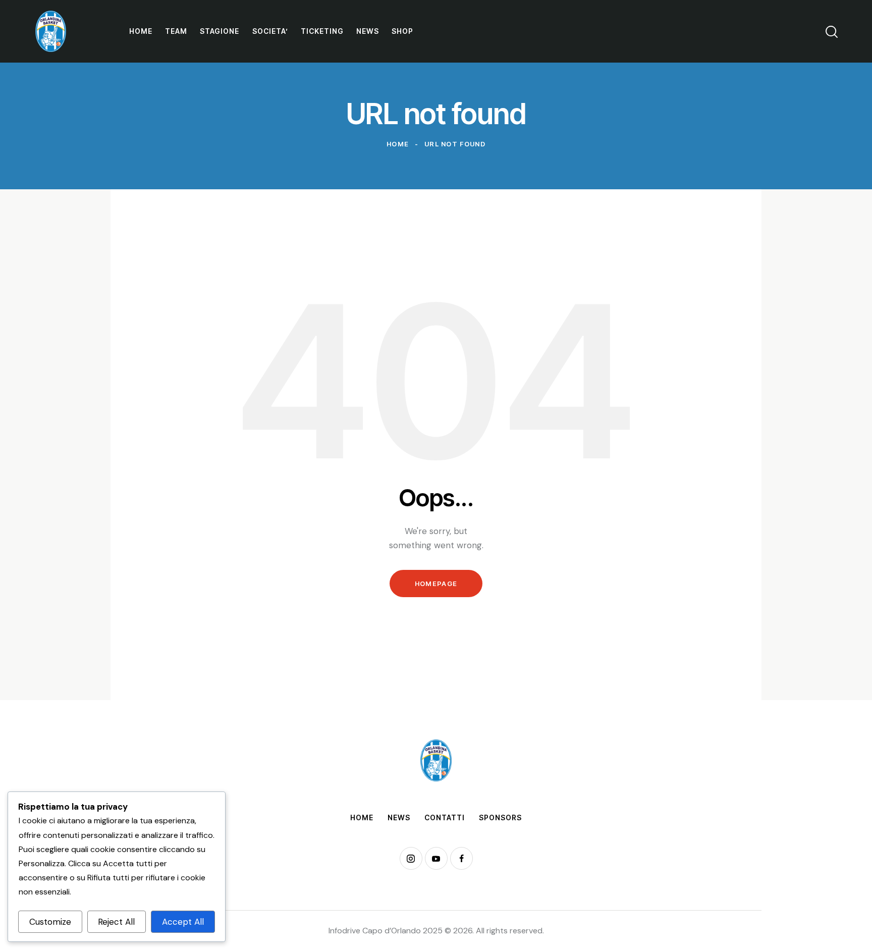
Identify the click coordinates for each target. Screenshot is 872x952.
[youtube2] (436, 858)
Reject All (116, 921)
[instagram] (411, 858)
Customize (50, 921)
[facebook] (461, 858)
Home (398, 144)
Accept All (183, 921)
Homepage (436, 583)
